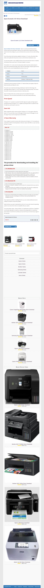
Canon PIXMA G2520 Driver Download (22, 361)
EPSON (19, 7)
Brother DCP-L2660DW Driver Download (22, 322)
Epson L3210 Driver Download (22, 405)
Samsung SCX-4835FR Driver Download (22, 335)
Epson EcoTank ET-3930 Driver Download (31, 244)
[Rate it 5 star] (37, 220)
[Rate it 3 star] (34, 220)
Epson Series (22, 264)
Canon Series (22, 261)
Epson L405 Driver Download (22, 522)
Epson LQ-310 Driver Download (22, 562)
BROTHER (25, 7)
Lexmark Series (22, 272)
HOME (7, 7)
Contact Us (20, 586)
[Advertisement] (12, 45)
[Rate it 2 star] (32, 220)
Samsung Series (22, 269)
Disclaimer (25, 586)
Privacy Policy (30, 586)
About (15, 586)
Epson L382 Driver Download (22, 348)
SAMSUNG (31, 7)
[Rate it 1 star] (31, 220)
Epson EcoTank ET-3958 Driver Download (20, 244)
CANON (13, 7)
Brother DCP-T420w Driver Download (22, 483)
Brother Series (22, 266)
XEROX (7, 10)
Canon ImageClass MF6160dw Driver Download (22, 309)
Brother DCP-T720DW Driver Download (22, 444)
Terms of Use (37, 586)
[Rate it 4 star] (35, 220)
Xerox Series (22, 275)
